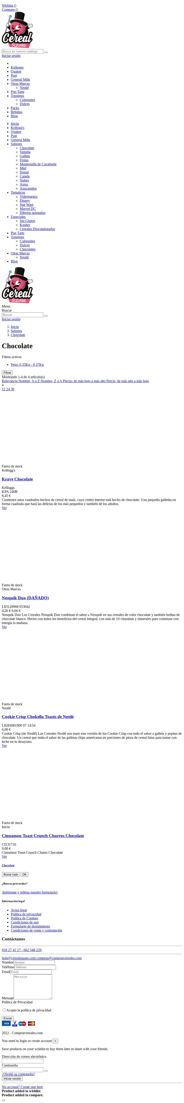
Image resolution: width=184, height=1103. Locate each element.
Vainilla (25, 152)
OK (24, 874)
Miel (23, 168)
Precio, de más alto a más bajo (127, 381)
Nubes (24, 180)
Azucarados (28, 188)
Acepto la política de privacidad (28, 1010)
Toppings (17, 237)
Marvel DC (28, 209)
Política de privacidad (26, 914)
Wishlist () (9, 5)
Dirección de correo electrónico (24, 1056)
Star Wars (26, 205)
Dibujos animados (32, 213)
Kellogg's (17, 128)
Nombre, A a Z (29, 381)
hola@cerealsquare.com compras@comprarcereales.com (42, 958)
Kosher (25, 225)
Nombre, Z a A (52, 381)
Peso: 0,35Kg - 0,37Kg (27, 364)
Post (14, 136)
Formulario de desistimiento (30, 926)
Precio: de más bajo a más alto (84, 381)
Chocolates (27, 249)
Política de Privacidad (17, 1002)
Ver (4, 508)
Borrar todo (11, 874)
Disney (25, 200)
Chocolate (27, 148)
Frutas (24, 160)
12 (4, 389)
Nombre (7, 962)
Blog (14, 261)
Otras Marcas (20, 253)
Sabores (16, 144)
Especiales (18, 217)
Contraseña (10, 1065)
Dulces (25, 104)
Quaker (16, 132)
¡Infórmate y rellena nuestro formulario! (30, 892)
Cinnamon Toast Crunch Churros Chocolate (43, 835)
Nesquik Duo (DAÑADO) (25, 597)
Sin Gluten (27, 221)
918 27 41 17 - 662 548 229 (22, 950)
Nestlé (24, 88)
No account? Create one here (22, 1087)
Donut (24, 172)
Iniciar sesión (12, 1078)
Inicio (15, 124)
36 (12, 389)
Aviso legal (19, 910)
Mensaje (8, 998)
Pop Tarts (17, 233)
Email (6, 972)
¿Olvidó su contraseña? (18, 1074)
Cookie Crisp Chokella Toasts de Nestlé (38, 716)
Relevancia (10, 381)
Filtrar (7, 372)
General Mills (20, 140)
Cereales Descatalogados (37, 229)
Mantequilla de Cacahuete (38, 164)
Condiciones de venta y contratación (36, 930)
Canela (25, 176)
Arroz (24, 184)
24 (8, 389)
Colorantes (27, 100)
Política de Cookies (24, 918)
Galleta (25, 156)
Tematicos (18, 192)
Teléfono (8, 967)
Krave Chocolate (17, 479)
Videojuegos (28, 196)
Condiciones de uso (25, 922)
